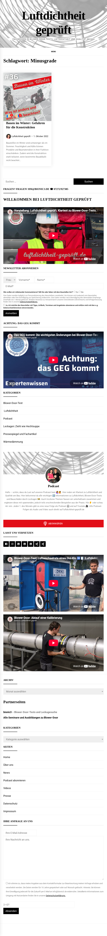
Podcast (7, 418)
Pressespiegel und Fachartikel (20, 434)
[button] (53, 51)
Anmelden (11, 313)
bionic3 (7, 712)
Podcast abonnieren (14, 780)
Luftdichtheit (10, 410)
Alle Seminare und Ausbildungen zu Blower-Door (30, 717)
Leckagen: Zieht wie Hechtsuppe (21, 426)
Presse (7, 795)
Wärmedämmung (13, 441)
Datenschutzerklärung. (29, 302)
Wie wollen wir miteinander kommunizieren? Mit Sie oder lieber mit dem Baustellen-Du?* (38, 292)
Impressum (9, 811)
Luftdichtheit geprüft (21, 136)
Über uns (8, 764)
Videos (7, 788)
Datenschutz (10, 803)
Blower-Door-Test (13, 403)
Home (6, 757)
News (6, 772)
